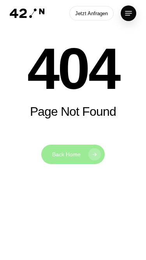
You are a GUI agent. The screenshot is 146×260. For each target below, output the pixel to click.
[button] (128, 13)
